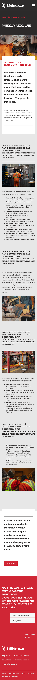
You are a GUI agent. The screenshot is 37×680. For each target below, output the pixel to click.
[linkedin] (29, 637)
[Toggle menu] (33, 5)
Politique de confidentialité (11, 676)
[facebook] (26, 637)
